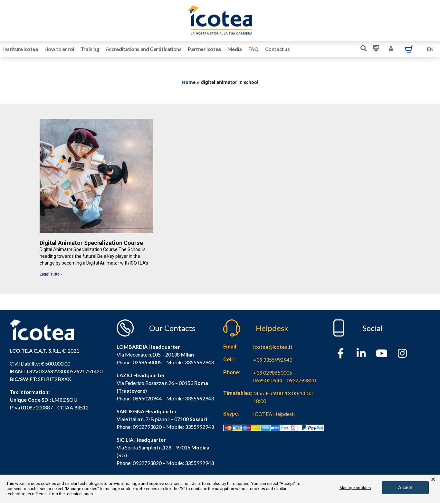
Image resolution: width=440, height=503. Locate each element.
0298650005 (147, 362)
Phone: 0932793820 (139, 427)
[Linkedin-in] (361, 353)
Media (234, 49)
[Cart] (408, 49)
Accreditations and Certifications (144, 49)
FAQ (253, 49)
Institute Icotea (20, 49)
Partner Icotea (204, 49)
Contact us (277, 49)
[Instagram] (402, 353)
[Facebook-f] (340, 353)
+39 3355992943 (272, 360)
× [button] (433, 479)
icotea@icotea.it (272, 347)
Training (90, 49)
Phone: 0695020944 (139, 398)
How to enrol (59, 49)
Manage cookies (355, 487)
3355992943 (199, 362)
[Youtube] (381, 353)
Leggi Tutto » (51, 274)
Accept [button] (405, 487)
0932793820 (147, 463)
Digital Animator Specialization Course (91, 242)
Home (189, 82)
